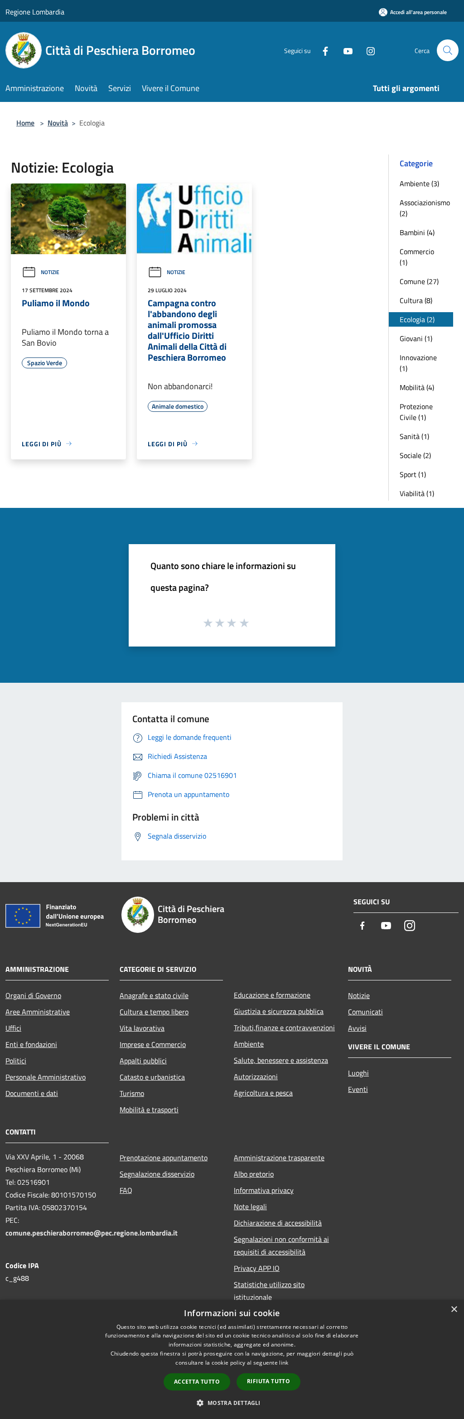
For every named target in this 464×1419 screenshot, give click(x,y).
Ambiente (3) (419, 183)
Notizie (50, 272)
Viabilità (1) (417, 493)
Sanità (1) (414, 436)
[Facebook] (322, 50)
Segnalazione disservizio (157, 1173)
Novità (58, 122)
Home (25, 122)
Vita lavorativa (142, 1028)
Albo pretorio (254, 1173)
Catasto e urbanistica (152, 1076)
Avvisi (357, 1028)
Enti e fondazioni (31, 1044)
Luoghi (358, 1072)
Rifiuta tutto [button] (268, 1381)
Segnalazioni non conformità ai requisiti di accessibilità (281, 1245)
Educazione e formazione (272, 994)
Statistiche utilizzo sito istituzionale (269, 1291)
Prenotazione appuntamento (164, 1157)
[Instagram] (367, 50)
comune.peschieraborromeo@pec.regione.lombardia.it (91, 1232)
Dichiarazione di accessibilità (278, 1222)
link (283, 1362)
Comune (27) (419, 281)
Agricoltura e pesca (263, 1092)
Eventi (358, 1089)
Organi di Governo (33, 995)
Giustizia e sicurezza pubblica (279, 1011)
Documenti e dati (31, 1093)
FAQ (126, 1190)
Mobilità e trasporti (149, 1109)
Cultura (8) (416, 300)
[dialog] (232, 1359)
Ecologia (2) (417, 319)
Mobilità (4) (417, 387)
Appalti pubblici (143, 1060)
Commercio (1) (417, 257)
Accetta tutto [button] (197, 1381)
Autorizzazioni (256, 1076)
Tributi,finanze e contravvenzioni (284, 1027)
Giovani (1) (416, 338)
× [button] (453, 1309)
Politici (15, 1060)
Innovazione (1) (418, 363)
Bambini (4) (417, 232)
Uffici (13, 1028)
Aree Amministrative (37, 1011)
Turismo (132, 1093)
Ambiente (249, 1043)
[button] (231, 1402)
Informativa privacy (264, 1190)
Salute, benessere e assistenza (281, 1060)
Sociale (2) (415, 455)
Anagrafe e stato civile (154, 995)
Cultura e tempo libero (154, 1011)
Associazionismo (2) (425, 208)
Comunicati (365, 1011)
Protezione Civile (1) (416, 412)
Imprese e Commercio (153, 1044)
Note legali (250, 1206)
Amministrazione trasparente (279, 1157)
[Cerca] (448, 50)
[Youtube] (344, 50)
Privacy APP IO (257, 1268)
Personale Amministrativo (45, 1076)
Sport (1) (413, 474)
